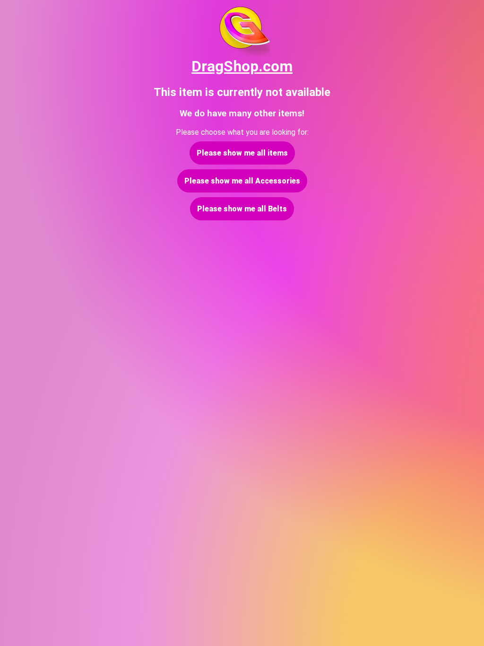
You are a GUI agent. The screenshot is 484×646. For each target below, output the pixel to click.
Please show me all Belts (242, 208)
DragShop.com (242, 66)
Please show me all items (242, 152)
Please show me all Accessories (242, 180)
